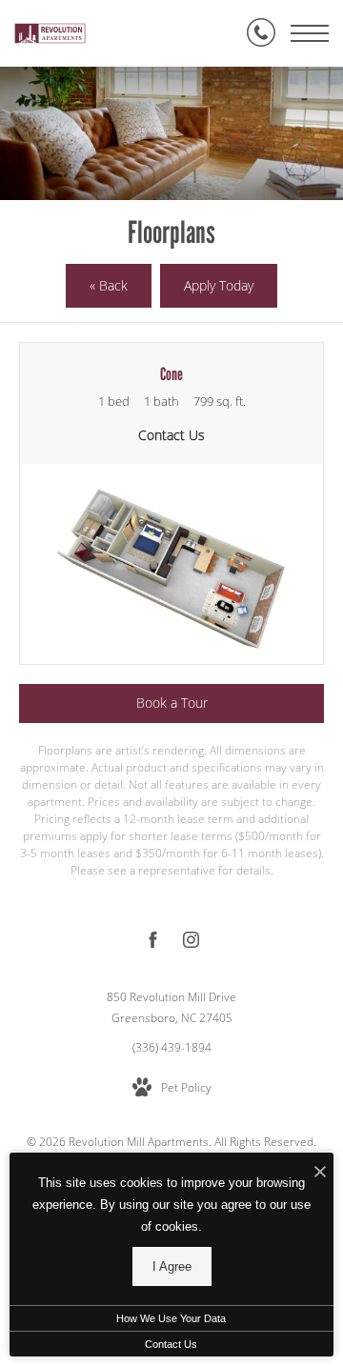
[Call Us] (261, 33)
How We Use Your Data (171, 1318)
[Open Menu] (310, 33)
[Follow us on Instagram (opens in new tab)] (191, 943)
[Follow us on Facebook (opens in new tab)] (153, 943)
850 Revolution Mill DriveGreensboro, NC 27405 (171, 1007)
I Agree (172, 1266)
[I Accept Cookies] (320, 1172)
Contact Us (171, 1344)
